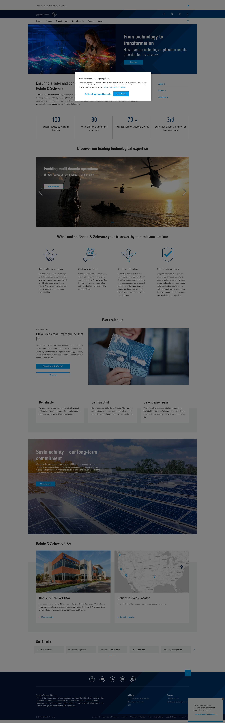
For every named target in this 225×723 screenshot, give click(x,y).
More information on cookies (114, 87)
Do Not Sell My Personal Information (98, 94)
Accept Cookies (121, 94)
